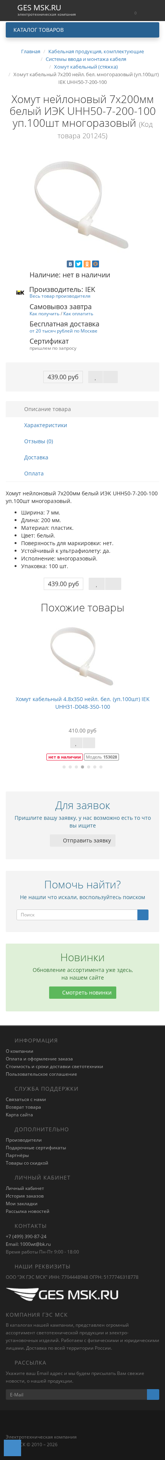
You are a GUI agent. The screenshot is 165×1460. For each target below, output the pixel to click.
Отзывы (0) (38, 441)
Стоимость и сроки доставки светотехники (54, 1066)
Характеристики (45, 425)
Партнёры (17, 1155)
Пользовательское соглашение (41, 1074)
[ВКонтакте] (70, 264)
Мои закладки (22, 1203)
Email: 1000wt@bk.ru (28, 1244)
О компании (19, 1051)
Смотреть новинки (86, 992)
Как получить (44, 313)
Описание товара (47, 409)
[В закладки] (95, 377)
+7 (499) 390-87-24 (26, 1236)
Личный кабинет (25, 1188)
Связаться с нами (26, 1099)
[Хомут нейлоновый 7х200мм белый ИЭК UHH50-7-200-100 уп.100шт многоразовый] (82, 206)
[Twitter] (78, 264)
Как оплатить (78, 313)
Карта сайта (19, 1114)
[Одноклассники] (87, 264)
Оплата (33, 473)
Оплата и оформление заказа (39, 1058)
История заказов (25, 1196)
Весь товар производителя (60, 296)
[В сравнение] (110, 377)
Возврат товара (23, 1107)
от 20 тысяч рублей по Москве (63, 331)
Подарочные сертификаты (36, 1147)
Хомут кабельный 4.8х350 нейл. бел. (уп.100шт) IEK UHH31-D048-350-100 (83, 702)
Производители (24, 1140)
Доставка (35, 457)
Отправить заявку (86, 840)
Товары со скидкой (27, 1163)
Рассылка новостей (28, 1211)
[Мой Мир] (95, 264)
